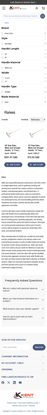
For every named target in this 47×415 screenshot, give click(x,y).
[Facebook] (3, 382)
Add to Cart (15, 165)
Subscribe (39, 347)
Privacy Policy (12, 403)
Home (7, 23)
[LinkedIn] (14, 382)
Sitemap (32, 406)
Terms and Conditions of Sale (28, 403)
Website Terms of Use (19, 406)
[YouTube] (20, 382)
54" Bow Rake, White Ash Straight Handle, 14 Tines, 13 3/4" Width (36, 147)
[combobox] (23, 16)
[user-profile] (36, 8)
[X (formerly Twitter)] (8, 382)
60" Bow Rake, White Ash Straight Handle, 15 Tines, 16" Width (12, 147)
